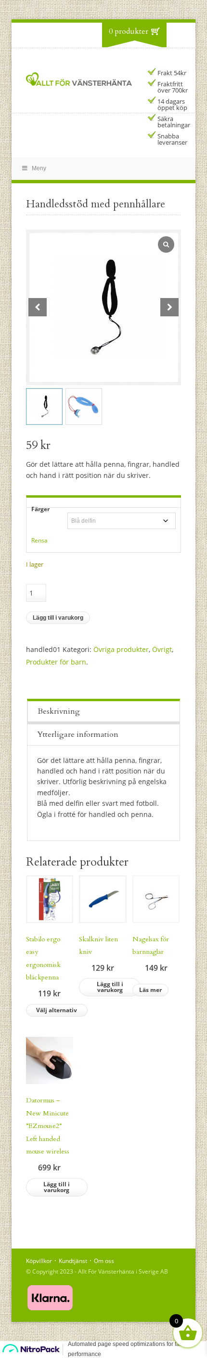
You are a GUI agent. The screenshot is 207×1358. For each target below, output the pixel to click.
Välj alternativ (56, 1010)
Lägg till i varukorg (58, 617)
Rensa (39, 540)
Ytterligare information (77, 734)
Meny (39, 168)
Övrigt (162, 649)
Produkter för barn (56, 661)
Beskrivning (59, 711)
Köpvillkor (39, 1261)
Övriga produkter (121, 649)
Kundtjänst (73, 1261)
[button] (169, 307)
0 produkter (128, 31)
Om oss (104, 1261)
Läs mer (150, 990)
